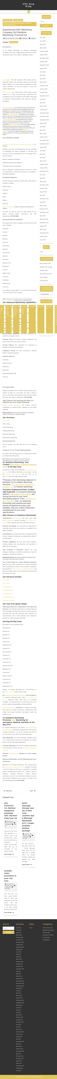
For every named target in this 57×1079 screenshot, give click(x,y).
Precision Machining (9, 707)
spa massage (43, 277)
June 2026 (43, 41)
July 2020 (42, 195)
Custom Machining (8, 593)
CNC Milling (6, 79)
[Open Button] (28, 11)
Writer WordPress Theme (24, 1077)
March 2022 (43, 161)
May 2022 (42, 154)
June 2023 (43, 126)
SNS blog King (28, 5)
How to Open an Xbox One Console (8, 311)
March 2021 (43, 181)
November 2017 (44, 222)
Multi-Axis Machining (8, 107)
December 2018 (44, 212)
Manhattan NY (49, 307)
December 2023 (44, 113)
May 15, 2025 (8, 38)
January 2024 (43, 109)
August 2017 (43, 226)
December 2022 (44, 140)
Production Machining (9, 600)
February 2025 (44, 85)
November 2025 (44, 58)
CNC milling (29, 520)
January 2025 (43, 89)
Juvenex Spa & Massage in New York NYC (16, 311)
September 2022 (44, 143)
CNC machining (17, 568)
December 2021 (44, 171)
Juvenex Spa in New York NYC (24, 310)
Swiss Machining (7, 586)
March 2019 (43, 205)
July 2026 (42, 37)
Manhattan (41, 306)
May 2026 (42, 44)
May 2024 (42, 102)
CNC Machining (13, 753)
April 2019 (42, 202)
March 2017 (43, 229)
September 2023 (44, 119)
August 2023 (43, 123)
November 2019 (44, 198)
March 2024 (43, 106)
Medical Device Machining (11, 405)
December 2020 (44, 185)
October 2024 (43, 92)
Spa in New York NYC (46, 273)
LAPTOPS (32, 306)
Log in (41, 251)
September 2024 (44, 95)
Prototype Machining (15, 124)
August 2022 (43, 147)
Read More (8, 854)
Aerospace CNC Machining (9, 144)
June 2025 (43, 71)
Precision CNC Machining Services (15, 695)
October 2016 (43, 236)
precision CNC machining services (14, 767)
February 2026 (44, 51)
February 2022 (44, 164)
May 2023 (42, 130)
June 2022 (43, 150)
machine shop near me (13, 474)
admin (16, 38)
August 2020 (43, 191)
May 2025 (42, 75)
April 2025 (42, 78)
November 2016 (44, 233)
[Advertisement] (20, 67)
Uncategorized (18, 20)
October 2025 (43, 61)
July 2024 (42, 99)
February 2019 (44, 209)
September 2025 (44, 65)
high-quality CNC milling (20, 494)
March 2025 (43, 82)
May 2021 (42, 178)
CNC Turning (7, 92)
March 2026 (43, 48)
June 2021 (43, 174)
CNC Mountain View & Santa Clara (25, 144)
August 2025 (43, 68)
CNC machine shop (45, 263)
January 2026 (43, 54)
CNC (14, 720)
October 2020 (43, 188)
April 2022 (42, 157)
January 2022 (43, 167)
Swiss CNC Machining (13, 114)
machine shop (44, 270)
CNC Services (17, 518)
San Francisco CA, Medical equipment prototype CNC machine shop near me (10, 810)
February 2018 (44, 219)
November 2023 (44, 116)
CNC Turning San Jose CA (8, 300)
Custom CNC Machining (9, 119)
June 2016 (43, 239)
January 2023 (43, 137)
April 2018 (42, 215)
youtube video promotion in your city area (10, 876)
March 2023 (43, 133)
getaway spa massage (46, 267)
